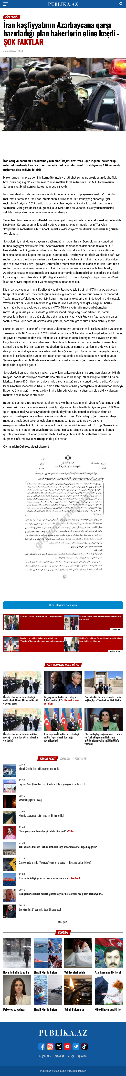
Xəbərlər (59, 1056)
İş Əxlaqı (82, 1056)
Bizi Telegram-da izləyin (63, 605)
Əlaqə (71, 1056)
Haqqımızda (45, 1056)
